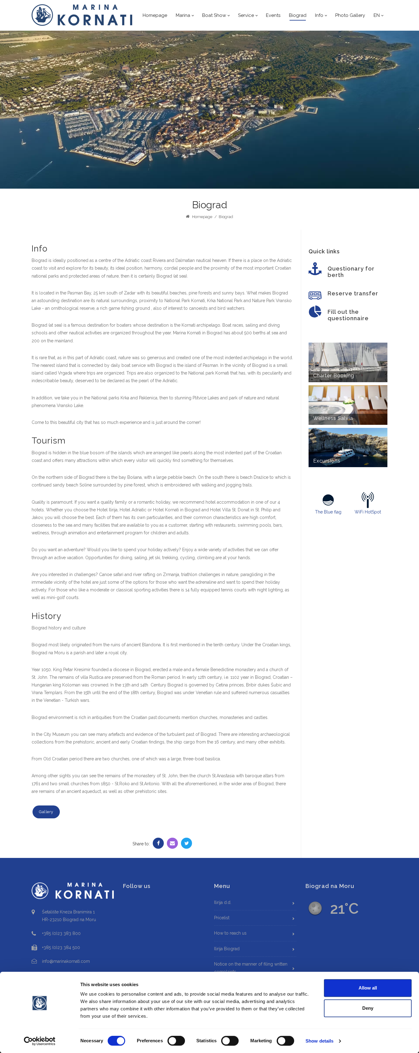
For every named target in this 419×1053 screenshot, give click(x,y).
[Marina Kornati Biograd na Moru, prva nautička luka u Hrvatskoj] (82, 15)
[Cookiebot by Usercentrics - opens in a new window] (40, 1041)
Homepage (201, 216)
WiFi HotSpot (368, 511)
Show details (319, 1040)
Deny (367, 1008)
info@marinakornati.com (66, 961)
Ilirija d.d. (222, 902)
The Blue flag (328, 511)
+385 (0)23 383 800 (61, 933)
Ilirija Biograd (227, 948)
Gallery (46, 811)
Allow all (368, 987)
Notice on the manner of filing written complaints (250, 968)
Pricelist (221, 917)
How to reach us (230, 933)
